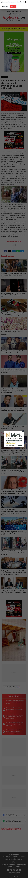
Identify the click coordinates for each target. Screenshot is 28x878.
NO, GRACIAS (5, 6)
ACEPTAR (13, 6)
